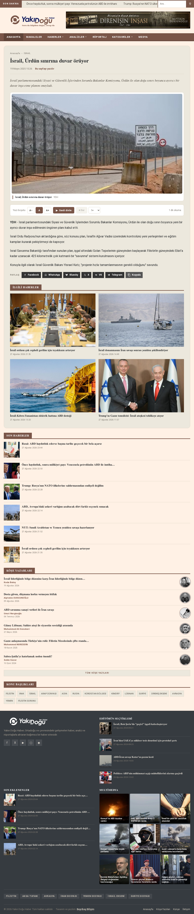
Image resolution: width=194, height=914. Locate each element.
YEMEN (9, 700)
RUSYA (76, 693)
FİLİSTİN (10, 693)
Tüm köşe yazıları (97, 673)
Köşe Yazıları (163, 909)
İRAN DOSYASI (69, 896)
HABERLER (56, 37)
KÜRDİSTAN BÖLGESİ (95, 693)
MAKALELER (34, 37)
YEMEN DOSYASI (92, 896)
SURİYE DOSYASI (140, 896)
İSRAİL (27, 53)
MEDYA (143, 37)
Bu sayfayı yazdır (44, 68)
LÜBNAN (129, 693)
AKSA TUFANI (30, 896)
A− (30, 210)
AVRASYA (177, 693)
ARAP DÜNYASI (48, 693)
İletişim (186, 909)
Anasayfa (15, 53)
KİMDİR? (115, 693)
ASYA (64, 693)
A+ (47, 210)
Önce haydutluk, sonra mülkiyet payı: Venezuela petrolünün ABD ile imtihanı (63, 3)
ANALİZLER (78, 37)
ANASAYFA (13, 37)
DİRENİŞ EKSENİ (159, 693)
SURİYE (142, 693)
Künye (176, 909)
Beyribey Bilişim (85, 909)
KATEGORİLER (122, 37)
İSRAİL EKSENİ (116, 896)
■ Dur (81, 210)
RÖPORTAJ (99, 37)
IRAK (21, 693)
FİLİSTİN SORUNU (27, 700)
